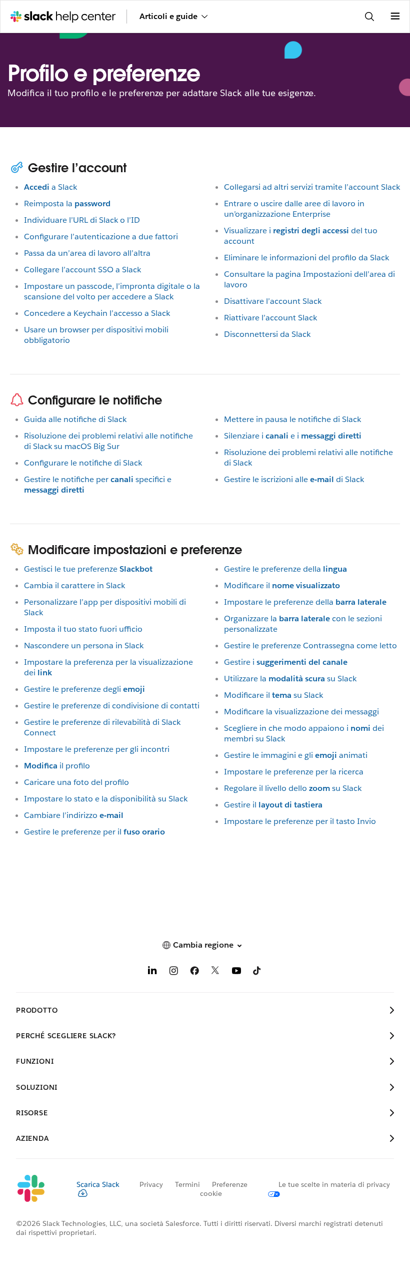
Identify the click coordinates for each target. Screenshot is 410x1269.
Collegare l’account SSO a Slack (82, 269)
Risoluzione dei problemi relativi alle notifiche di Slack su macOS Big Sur (108, 441)
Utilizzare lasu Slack (290, 678)
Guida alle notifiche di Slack (75, 419)
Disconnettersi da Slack (267, 334)
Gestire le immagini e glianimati (296, 755)
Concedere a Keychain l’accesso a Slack (97, 313)
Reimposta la (67, 203)
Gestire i (286, 662)
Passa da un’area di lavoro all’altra (87, 253)
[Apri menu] (395, 17)
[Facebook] (194, 972)
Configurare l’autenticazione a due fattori (101, 236)
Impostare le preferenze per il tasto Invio (300, 821)
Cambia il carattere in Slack (74, 585)
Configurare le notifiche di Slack (83, 463)
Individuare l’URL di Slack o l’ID (82, 220)
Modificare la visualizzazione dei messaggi (301, 711)
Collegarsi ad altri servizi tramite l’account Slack (312, 187)
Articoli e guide (169, 16)
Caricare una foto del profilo (76, 782)
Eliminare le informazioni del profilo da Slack (306, 257)
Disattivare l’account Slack (273, 301)
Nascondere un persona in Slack (84, 645)
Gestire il (273, 804)
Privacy (151, 1184)
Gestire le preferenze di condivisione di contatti (112, 705)
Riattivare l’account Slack (270, 317)
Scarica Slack (98, 1184)
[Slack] (38, 1189)
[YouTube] (236, 972)
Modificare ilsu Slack (273, 695)
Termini (187, 1184)
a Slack (50, 187)
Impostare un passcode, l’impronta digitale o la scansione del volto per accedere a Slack (112, 291)
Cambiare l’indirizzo (74, 815)
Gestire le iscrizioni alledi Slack (294, 479)
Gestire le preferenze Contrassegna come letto (310, 645)
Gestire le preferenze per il (94, 831)
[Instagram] (173, 972)
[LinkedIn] (152, 972)
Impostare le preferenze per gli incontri (97, 749)
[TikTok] (257, 972)
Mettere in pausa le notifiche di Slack (292, 419)
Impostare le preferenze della (305, 602)
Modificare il (282, 585)
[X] (215, 972)
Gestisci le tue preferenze (88, 569)
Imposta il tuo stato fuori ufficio (83, 629)
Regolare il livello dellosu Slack (293, 788)
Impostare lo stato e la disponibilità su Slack (106, 798)
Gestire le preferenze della (285, 569)
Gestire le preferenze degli (84, 689)
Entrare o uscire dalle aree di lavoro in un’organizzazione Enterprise (294, 208)
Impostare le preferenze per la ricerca (294, 771)
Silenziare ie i (293, 436)
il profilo (57, 765)
